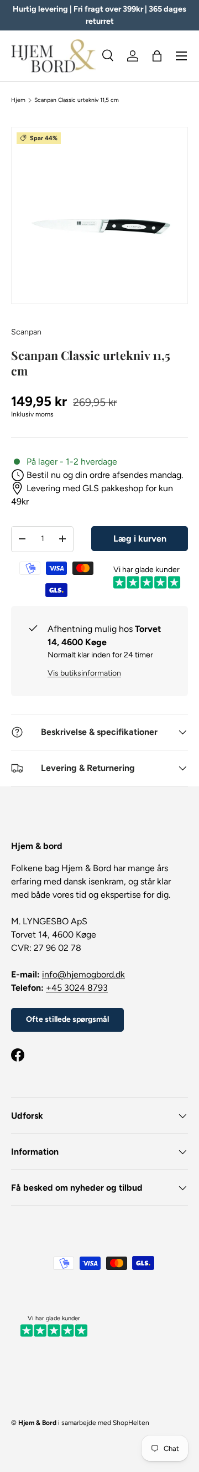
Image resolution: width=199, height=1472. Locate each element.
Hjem (18, 100)
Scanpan (26, 332)
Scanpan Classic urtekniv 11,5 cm (76, 100)
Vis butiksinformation (84, 673)
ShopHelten (131, 1423)
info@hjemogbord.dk (83, 974)
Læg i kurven (139, 538)
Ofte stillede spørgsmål (67, 1019)
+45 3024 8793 (77, 987)
